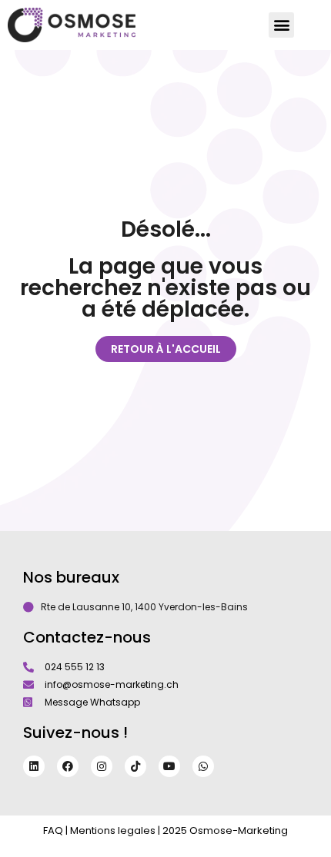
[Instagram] (101, 766)
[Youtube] (169, 766)
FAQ (53, 830)
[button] (281, 25)
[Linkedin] (34, 766)
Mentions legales (112, 830)
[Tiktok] (135, 766)
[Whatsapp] (203, 766)
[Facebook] (68, 766)
